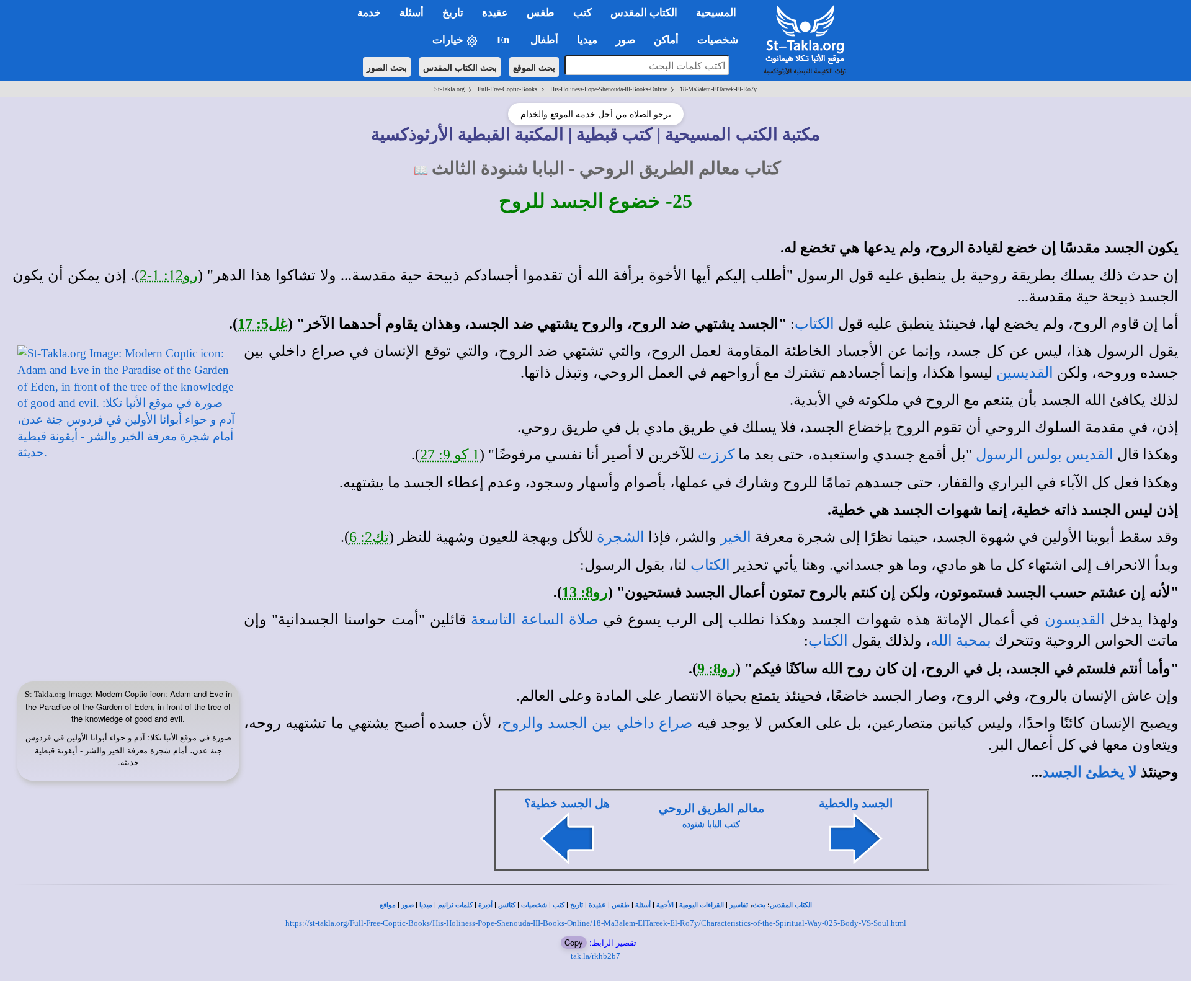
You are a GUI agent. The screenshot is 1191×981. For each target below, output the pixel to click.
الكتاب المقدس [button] (643, 13)
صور (407, 905)
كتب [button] (582, 13)
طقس (621, 905)
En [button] (504, 40)
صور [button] (625, 40)
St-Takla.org (449, 89)
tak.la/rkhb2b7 (595, 956)
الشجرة (621, 537)
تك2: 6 (369, 537)
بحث (758, 905)
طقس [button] (541, 13)
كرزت (716, 454)
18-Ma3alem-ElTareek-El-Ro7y (718, 89)
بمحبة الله (960, 641)
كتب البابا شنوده (711, 824)
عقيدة (597, 905)
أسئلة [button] (411, 13)
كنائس (506, 905)
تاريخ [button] (452, 13)
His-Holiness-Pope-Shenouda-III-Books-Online (608, 89)
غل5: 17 (263, 324)
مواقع (388, 905)
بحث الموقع (534, 67)
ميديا (425, 905)
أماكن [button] (666, 40)
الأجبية (665, 905)
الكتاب (814, 324)
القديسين (1024, 373)
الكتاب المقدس (791, 905)
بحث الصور (387, 67)
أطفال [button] (544, 40)
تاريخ (576, 905)
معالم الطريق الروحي (711, 808)
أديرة (485, 905)
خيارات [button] (449, 40)
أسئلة (643, 905)
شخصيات (534, 905)
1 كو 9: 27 (450, 454)
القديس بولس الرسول (1044, 454)
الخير (735, 537)
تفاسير (738, 905)
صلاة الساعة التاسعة (534, 619)
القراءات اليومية (701, 905)
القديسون (1075, 619)
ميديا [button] (587, 40)
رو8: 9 (716, 668)
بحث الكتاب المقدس (460, 67)
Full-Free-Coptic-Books (507, 89)
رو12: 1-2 (169, 275)
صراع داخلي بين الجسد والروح (597, 723)
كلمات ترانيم (455, 905)
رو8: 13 (585, 592)
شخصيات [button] (721, 40)
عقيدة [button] (495, 13)
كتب (558, 905)
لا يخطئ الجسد (1089, 772)
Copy (573, 942)
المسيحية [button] (716, 13)
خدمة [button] (369, 13)
